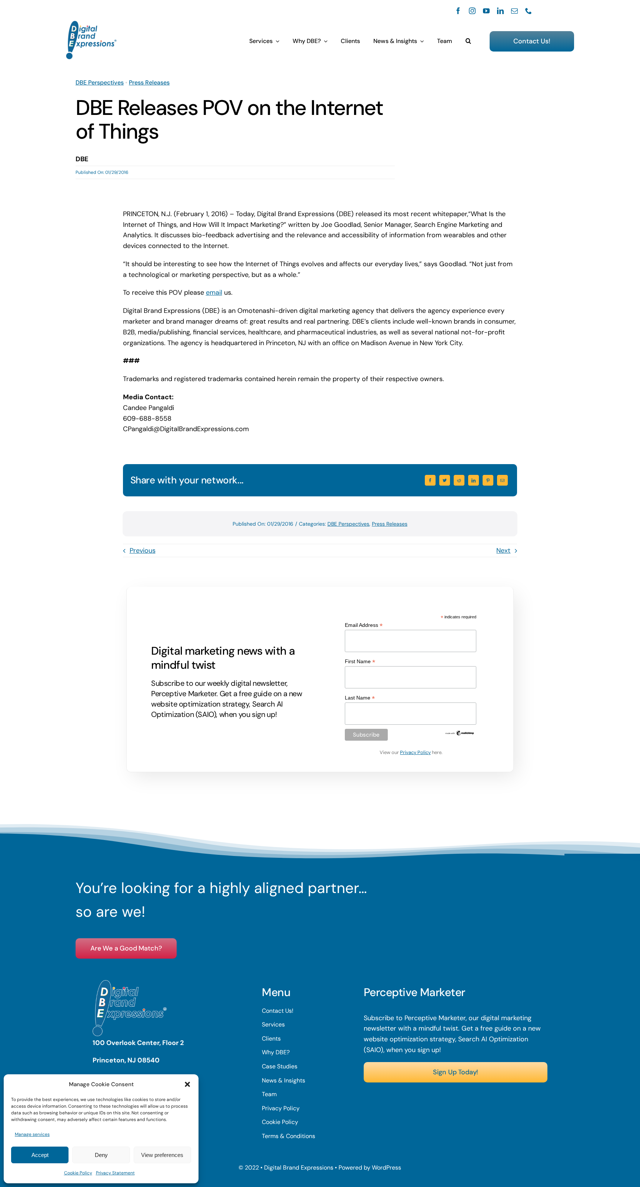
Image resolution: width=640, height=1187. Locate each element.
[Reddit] (459, 480)
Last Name (360, 697)
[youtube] (486, 10)
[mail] (514, 10)
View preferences (162, 1155)
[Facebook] (430, 480)
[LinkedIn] (473, 480)
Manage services (32, 1134)
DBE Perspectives (100, 82)
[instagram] (472, 10)
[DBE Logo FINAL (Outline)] (91, 24)
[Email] (502, 480)
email (214, 292)
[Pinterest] (488, 480)
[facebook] (458, 10)
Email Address (364, 625)
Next (503, 550)
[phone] (528, 10)
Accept (40, 1155)
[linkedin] (500, 10)
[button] (187, 1084)
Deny (101, 1155)
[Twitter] (444, 480)
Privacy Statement (115, 1173)
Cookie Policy (78, 1173)
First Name (360, 661)
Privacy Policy (415, 752)
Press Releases (149, 82)
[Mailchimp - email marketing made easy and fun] (459, 733)
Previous (143, 550)
